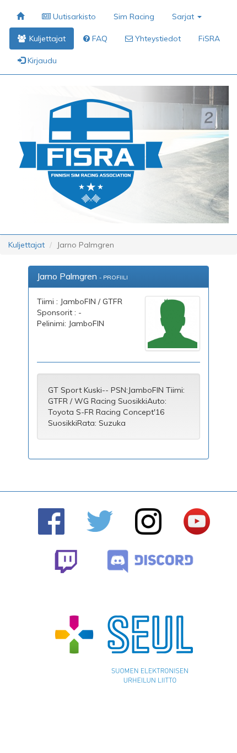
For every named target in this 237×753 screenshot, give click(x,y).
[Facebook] (51, 521)
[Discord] (150, 561)
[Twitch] (66, 561)
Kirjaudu (41, 60)
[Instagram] (148, 521)
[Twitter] (99, 521)
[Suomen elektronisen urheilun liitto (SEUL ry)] (124, 651)
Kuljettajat (26, 245)
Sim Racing (134, 16)
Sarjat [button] (184, 16)
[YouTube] (197, 521)
